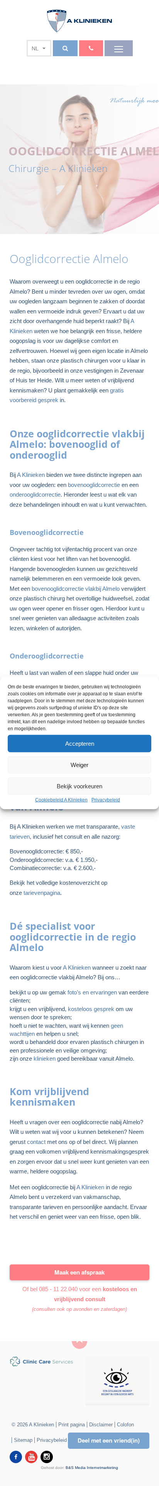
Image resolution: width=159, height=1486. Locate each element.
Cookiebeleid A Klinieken (61, 800)
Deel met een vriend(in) (109, 1440)
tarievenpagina (41, 892)
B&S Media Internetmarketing (92, 1467)
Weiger (79, 764)
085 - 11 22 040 (58, 1289)
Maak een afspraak (79, 1272)
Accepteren (79, 743)
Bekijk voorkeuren (79, 786)
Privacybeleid (105, 800)
